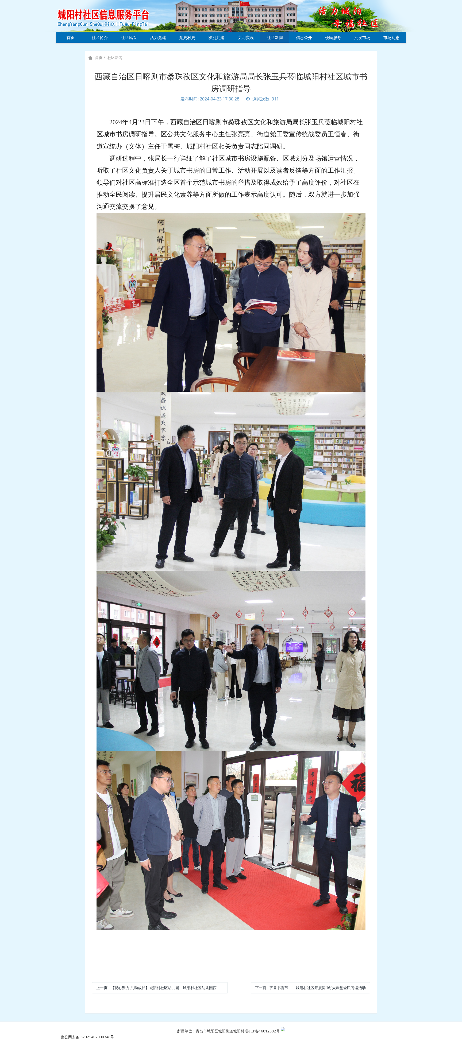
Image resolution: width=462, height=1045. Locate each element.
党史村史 (187, 37)
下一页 (310, 987)
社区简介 (100, 37)
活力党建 (158, 37)
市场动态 (391, 37)
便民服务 (333, 37)
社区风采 (129, 37)
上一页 (161, 987)
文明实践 (246, 37)
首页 (71, 37)
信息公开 (304, 37)
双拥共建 (216, 37)
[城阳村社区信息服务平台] (109, 15)
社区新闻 (275, 37)
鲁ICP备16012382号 (262, 1031)
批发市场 (362, 37)
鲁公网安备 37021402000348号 (87, 1036)
